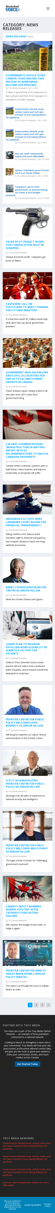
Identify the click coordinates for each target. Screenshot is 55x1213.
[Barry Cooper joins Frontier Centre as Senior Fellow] (27, 570)
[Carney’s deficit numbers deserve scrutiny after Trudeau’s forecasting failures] (27, 889)
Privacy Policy (47, 1205)
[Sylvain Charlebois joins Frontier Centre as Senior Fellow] (9, 172)
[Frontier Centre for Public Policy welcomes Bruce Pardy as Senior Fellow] (27, 826)
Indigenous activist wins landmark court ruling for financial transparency (26, 522)
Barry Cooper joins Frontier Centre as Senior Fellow (26, 589)
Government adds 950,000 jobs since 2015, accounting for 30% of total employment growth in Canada (27, 377)
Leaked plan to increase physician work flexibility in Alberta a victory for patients (26, 648)
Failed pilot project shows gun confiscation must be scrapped (25, 245)
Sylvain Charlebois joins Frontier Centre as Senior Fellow (32, 171)
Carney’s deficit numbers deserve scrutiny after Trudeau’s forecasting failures (23, 911)
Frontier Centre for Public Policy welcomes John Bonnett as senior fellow (25, 722)
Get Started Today (27, 1064)
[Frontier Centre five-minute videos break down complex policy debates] (27, 953)
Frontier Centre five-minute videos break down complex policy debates (26, 974)
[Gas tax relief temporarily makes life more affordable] (9, 155)
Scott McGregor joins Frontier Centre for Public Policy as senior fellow (25, 784)
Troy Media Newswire (17, 88)
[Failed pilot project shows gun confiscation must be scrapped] (27, 222)
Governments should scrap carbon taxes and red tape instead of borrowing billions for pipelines (25, 80)
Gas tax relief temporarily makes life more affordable (29, 155)
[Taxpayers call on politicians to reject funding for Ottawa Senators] (27, 285)
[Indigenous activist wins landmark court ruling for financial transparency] (27, 499)
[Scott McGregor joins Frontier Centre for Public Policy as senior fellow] (27, 763)
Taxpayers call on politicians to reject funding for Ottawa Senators (27, 307)
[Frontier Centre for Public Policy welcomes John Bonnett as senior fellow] (27, 700)
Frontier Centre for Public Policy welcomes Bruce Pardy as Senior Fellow (27, 848)
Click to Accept (32, 1205)
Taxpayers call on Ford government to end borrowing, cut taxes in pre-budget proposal (27, 191)
